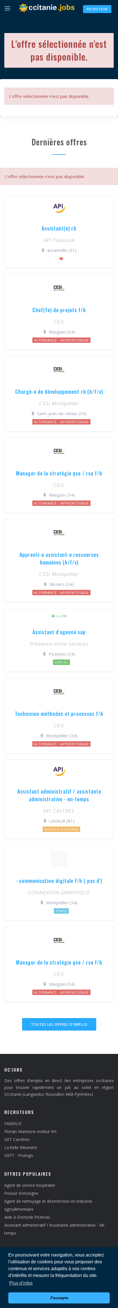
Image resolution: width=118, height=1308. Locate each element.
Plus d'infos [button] (21, 1283)
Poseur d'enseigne (21, 1193)
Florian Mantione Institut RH (30, 1131)
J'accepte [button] (59, 1297)
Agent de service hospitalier (29, 1185)
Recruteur (97, 9)
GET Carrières (17, 1139)
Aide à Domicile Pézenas (27, 1217)
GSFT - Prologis (18, 1155)
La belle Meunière (20, 1147)
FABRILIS (12, 1123)
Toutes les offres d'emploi (59, 1024)
